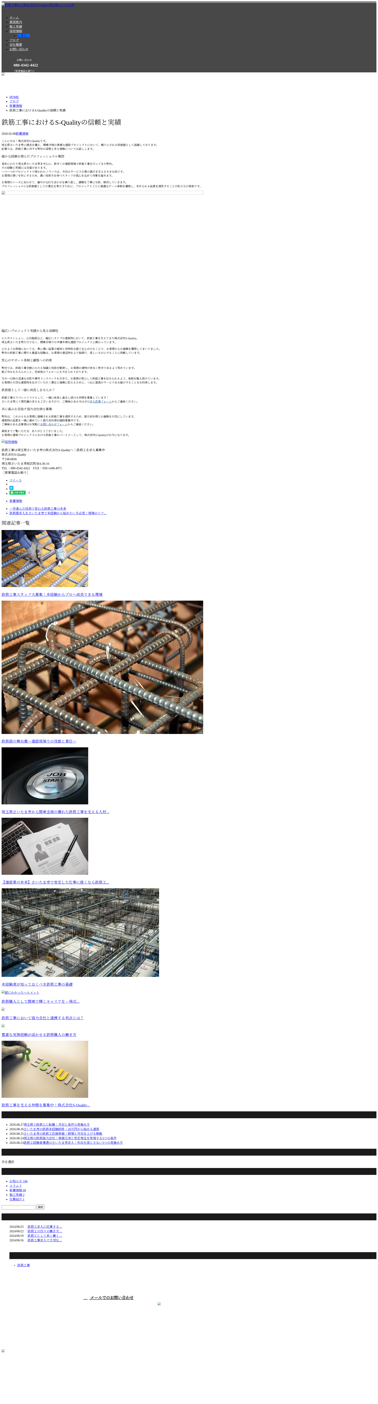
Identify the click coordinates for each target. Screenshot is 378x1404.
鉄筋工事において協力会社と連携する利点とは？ (43, 1018)
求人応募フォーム (101, 401)
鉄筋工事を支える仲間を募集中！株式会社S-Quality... (46, 1105)
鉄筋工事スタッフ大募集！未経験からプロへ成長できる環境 (52, 595)
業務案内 (15, 22)
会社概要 (15, 44)
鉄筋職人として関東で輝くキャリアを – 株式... (41, 1001)
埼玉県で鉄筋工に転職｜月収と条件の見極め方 (57, 1124)
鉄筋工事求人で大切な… (45, 1240)
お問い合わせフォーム (54, 424)
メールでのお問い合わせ (111, 1297)
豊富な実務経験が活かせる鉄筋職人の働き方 (39, 1035)
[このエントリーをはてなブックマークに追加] (11, 488)
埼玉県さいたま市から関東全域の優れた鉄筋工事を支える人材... (55, 812)
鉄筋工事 (23, 1265)
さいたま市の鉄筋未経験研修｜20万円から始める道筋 (61, 1129)
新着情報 (22, 133)
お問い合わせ (18, 49)
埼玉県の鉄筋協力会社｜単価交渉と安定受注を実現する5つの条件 (70, 1138)
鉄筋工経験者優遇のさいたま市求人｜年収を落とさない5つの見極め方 (73, 1142)
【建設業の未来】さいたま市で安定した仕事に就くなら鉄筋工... (55, 882)
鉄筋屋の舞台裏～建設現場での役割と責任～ (39, 741)
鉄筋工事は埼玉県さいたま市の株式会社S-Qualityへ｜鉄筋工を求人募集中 (53, 1392)
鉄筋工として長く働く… (45, 1235)
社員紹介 (23, 35)
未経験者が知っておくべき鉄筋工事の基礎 (37, 984)
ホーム (14, 17)
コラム (15, 1185)
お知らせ (18, 1181)
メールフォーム (15, 74)
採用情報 (15, 31)
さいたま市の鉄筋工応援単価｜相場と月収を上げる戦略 (63, 1133)
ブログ (14, 40)
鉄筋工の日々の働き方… (45, 1231)
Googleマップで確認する (20, 1371)
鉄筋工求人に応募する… (45, 1226)
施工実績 (15, 26)
